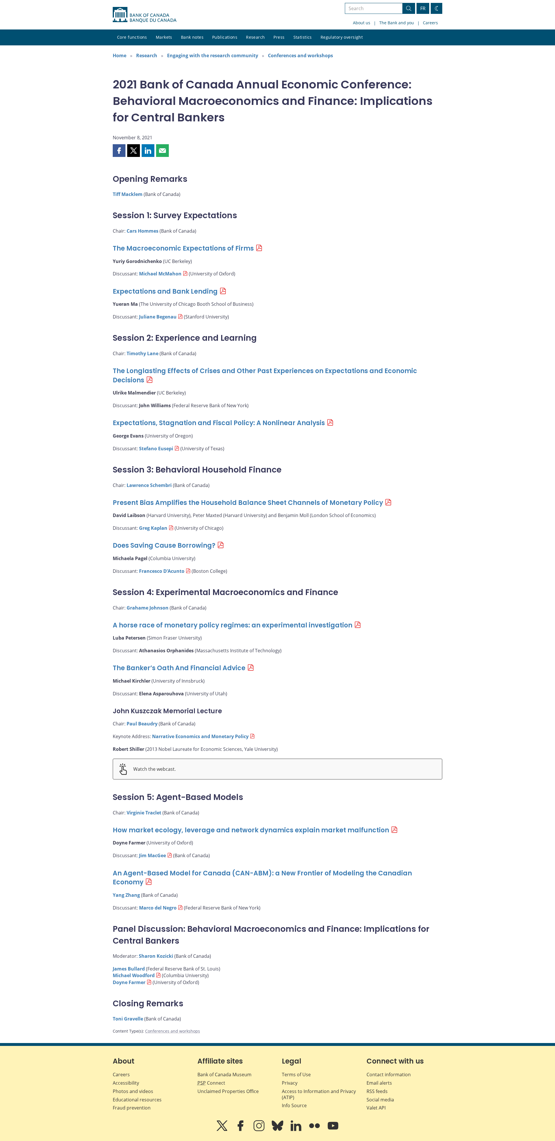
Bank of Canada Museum (224, 1074)
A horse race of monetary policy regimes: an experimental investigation (232, 625)
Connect (211, 1083)
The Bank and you (396, 22)
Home (119, 55)
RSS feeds (377, 1091)
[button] (119, 150)
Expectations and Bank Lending (165, 291)
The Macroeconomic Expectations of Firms (183, 248)
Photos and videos (133, 1091)
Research (255, 37)
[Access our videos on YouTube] (333, 1130)
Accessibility (126, 1083)
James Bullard (129, 969)
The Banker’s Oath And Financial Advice (179, 668)
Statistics (302, 37)
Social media (380, 1099)
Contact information (389, 1074)
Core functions (132, 37)
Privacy (289, 1083)
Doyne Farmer (129, 982)
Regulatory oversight (342, 37)
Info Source (294, 1105)
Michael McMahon (160, 274)
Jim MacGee (152, 855)
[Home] (144, 15)
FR (423, 8)
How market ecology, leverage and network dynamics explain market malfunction (251, 830)
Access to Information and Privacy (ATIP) (319, 1094)
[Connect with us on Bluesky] (278, 1130)
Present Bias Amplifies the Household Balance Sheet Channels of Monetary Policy (248, 502)
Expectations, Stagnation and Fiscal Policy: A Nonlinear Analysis (219, 422)
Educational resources (137, 1099)
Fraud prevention (132, 1108)
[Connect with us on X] (222, 1130)
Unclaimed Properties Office (228, 1091)
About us (361, 22)
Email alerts (379, 1083)
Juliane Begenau (158, 317)
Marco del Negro (158, 908)
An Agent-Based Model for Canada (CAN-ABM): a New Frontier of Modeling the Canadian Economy (262, 878)
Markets (164, 37)
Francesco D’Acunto (161, 571)
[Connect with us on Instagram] (259, 1130)
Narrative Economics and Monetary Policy (200, 736)
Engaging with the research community (212, 55)
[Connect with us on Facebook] (241, 1130)
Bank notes (192, 37)
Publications (224, 37)
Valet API (376, 1108)
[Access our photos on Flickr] (315, 1130)
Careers (430, 22)
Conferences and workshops (300, 55)
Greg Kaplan (153, 528)
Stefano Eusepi (156, 448)
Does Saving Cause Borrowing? (164, 545)
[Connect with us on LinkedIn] (296, 1130)
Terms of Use (296, 1074)
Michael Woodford (134, 975)
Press (278, 37)
